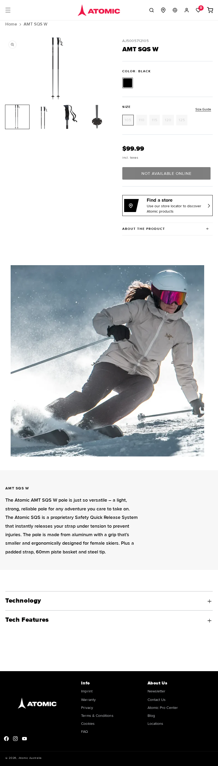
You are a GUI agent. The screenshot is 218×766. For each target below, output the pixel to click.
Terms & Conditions (97, 715)
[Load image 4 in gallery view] (97, 117)
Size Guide (203, 109)
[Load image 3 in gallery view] (70, 117)
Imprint (87, 691)
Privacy (87, 707)
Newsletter (157, 691)
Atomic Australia (30, 758)
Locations (156, 723)
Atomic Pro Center (163, 707)
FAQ (84, 731)
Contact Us (157, 699)
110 (143, 121)
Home (11, 24)
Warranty (88, 699)
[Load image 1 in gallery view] (17, 117)
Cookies (88, 723)
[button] (8, 10)
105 (129, 121)
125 (183, 121)
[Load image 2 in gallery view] (44, 117)
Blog (151, 715)
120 (169, 121)
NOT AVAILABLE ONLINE (166, 173)
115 (156, 121)
